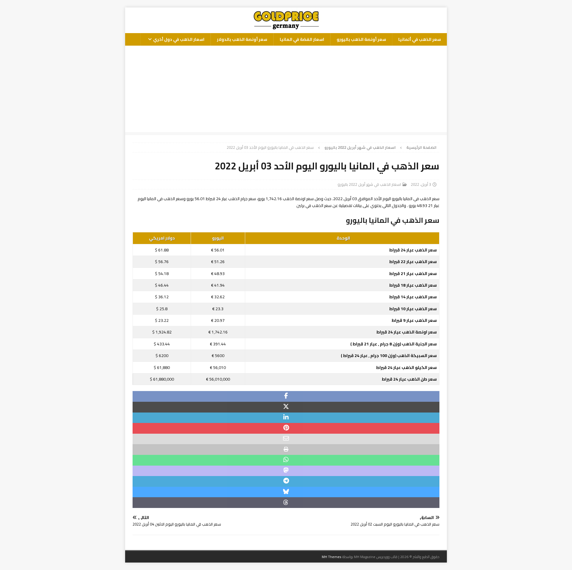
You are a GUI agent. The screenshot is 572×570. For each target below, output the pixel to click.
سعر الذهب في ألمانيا (419, 39)
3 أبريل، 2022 (421, 184)
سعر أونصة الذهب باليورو (361, 39)
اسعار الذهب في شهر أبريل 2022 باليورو (369, 184)
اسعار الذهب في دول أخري (178, 39)
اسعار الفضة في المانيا (302, 39)
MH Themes (331, 556)
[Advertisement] (286, 90)
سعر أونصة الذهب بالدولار (242, 39)
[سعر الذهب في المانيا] (286, 30)
